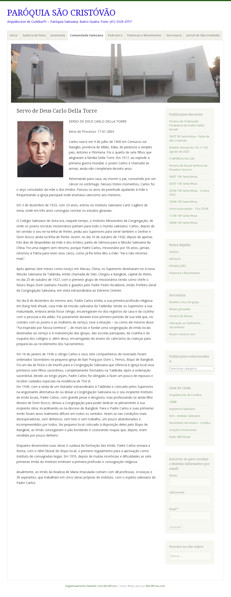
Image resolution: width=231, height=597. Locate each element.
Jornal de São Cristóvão (203, 35)
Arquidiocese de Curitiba (185, 395)
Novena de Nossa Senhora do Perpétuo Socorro (188, 168)
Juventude (58, 35)
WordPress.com (155, 586)
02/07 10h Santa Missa (183, 184)
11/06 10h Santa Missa (183, 216)
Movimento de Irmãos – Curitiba (189, 423)
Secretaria (174, 35)
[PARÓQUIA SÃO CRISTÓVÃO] (115, 73)
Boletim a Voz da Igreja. (184, 302)
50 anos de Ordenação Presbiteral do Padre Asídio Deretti (187, 125)
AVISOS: (174, 252)
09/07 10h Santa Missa (183, 177)
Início (14, 35)
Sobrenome (176, 492)
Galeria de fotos (34, 35)
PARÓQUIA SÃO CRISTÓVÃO (61, 13)
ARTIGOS (174, 259)
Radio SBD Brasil (179, 437)
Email (173, 509)
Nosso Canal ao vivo (182, 334)
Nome (173, 475)
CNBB (173, 402)
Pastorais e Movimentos (144, 35)
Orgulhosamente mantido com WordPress (90, 586)
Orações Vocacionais (182, 430)
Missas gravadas (179, 309)
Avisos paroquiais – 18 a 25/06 (188, 209)
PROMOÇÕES (177, 266)
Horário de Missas (181, 316)
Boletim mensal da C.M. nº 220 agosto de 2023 (188, 149)
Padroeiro (115, 35)
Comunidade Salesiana (86, 35)
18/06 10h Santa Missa (183, 202)
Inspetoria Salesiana (182, 409)
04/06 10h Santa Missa (183, 223)
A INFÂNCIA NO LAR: (182, 158)
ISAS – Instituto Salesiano (184, 416)
